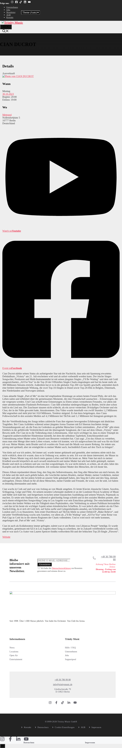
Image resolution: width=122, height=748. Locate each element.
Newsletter (10, 12)
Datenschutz (29, 742)
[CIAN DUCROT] (18, 76)
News (12, 647)
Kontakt (9, 17)
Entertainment (16, 659)
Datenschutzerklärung (61, 568)
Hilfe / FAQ (70, 647)
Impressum (90, 742)
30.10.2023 (8, 94)
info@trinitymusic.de (62, 684)
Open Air (14, 655)
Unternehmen (12, 7)
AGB (8, 15)
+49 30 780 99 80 (63, 680)
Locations (14, 651)
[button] (5, 31)
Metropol (7, 114)
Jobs (8, 10)
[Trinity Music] (12, 22)
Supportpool (70, 659)
